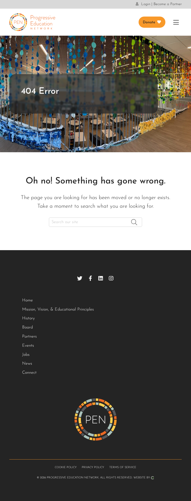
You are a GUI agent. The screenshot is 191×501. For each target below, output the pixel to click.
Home (27, 300)
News (27, 364)
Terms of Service (122, 467)
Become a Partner (167, 4)
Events (28, 346)
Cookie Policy (66, 467)
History (28, 318)
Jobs (26, 355)
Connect (29, 373)
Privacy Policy (93, 467)
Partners (29, 337)
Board (27, 327)
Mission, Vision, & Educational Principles (58, 310)
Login (145, 4)
